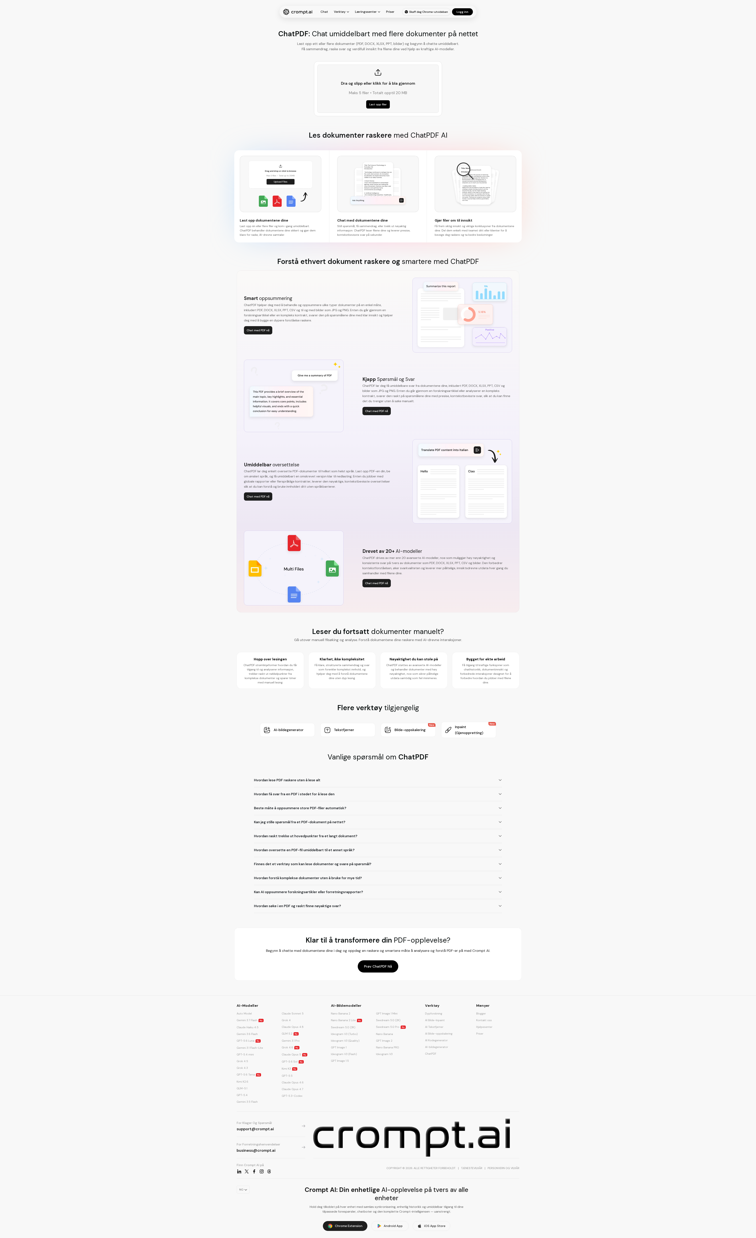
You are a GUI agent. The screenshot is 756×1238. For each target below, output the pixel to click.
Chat (324, 12)
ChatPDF (430, 1053)
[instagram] (261, 1171)
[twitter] (246, 1171)
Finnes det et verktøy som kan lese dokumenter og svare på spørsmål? (312, 864)
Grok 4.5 (242, 1061)
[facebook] (254, 1171)
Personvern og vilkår (503, 1168)
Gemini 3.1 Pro (291, 1040)
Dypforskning (433, 1013)
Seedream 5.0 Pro (390, 1027)
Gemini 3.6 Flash (247, 1034)
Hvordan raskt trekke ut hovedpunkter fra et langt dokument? (305, 836)
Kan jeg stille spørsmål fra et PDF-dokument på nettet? (299, 822)
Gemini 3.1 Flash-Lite (250, 1048)
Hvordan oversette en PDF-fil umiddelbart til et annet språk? (304, 850)
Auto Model (244, 1013)
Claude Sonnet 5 (293, 1013)
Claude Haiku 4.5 (247, 1027)
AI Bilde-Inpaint (435, 1020)
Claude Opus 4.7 (292, 1089)
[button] (287, 730)
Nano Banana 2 (340, 1013)
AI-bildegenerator (436, 1047)
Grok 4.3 (242, 1068)
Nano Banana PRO (387, 1047)
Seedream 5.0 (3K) (343, 1027)
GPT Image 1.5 (340, 1061)
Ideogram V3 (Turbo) (344, 1034)
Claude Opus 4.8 (293, 1027)
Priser (390, 12)
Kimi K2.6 (242, 1081)
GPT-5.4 (242, 1095)
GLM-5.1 (242, 1088)
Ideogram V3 (384, 1054)
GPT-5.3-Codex (292, 1096)
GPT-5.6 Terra (248, 1074)
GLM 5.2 (289, 1033)
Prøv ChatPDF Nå (378, 966)
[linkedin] (239, 1171)
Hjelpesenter (484, 1027)
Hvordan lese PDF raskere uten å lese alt (287, 780)
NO (241, 1189)
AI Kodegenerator (436, 1040)
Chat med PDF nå (258, 330)
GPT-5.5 (287, 1075)
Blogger (481, 1013)
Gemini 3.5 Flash (247, 1101)
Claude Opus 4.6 (293, 1082)
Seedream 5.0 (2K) (388, 1020)
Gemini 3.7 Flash (249, 1020)
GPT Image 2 (384, 1040)
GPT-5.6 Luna (248, 1040)
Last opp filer (378, 104)
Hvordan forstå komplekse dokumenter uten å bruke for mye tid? (308, 878)
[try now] (411, 1138)
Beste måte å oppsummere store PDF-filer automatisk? (300, 808)
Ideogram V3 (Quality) (345, 1040)
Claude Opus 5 (294, 1054)
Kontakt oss (484, 1020)
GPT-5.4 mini (245, 1054)
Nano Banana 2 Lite (346, 1020)
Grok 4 (286, 1020)
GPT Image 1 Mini (386, 1013)
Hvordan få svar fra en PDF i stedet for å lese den (294, 794)
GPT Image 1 (338, 1047)
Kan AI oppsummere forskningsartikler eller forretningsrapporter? (308, 892)
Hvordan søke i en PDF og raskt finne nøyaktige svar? (297, 906)
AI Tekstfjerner (434, 1027)
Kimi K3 (289, 1068)
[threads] (269, 1171)
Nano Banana (384, 1034)
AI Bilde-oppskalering (438, 1033)
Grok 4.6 (290, 1047)
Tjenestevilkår (471, 1168)
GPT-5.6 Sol (292, 1061)
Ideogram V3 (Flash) (344, 1054)
